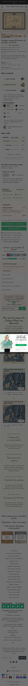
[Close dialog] (27, 335)
